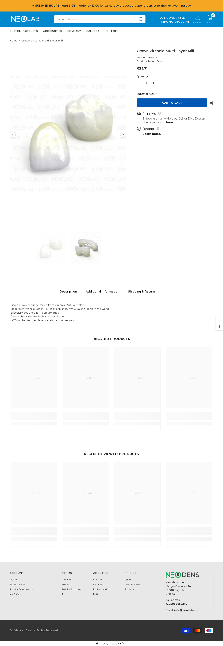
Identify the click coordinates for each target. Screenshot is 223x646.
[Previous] (13, 135)
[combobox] (95, 19)
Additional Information (102, 291)
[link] (34, 418)
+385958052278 (177, 603)
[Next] (123, 135)
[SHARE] (210, 103)
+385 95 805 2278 (174, 22)
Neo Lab (153, 57)
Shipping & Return (141, 291)
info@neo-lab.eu (185, 610)
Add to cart (172, 102)
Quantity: (143, 76)
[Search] (99, 19)
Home (13, 40)
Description (68, 291)
